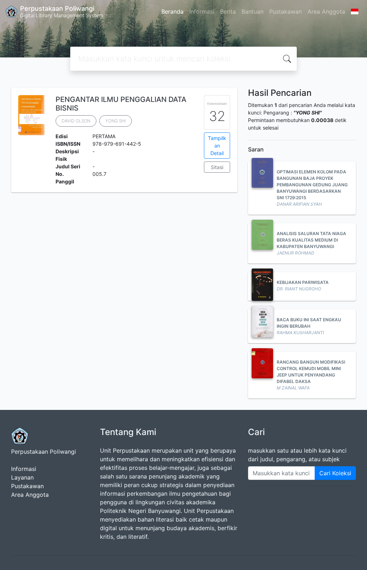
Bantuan (252, 11)
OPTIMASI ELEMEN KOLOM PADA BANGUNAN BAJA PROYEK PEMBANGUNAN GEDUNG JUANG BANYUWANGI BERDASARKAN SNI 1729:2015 (312, 184)
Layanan (22, 477)
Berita (228, 11)
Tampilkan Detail (217, 145)
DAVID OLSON (76, 120)
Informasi (201, 11)
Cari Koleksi (335, 473)
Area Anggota (326, 11)
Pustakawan (285, 11)
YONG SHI (115, 120)
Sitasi (217, 167)
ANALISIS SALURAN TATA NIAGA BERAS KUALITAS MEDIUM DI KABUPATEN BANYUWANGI (311, 240)
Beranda (172, 11)
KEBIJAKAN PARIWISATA (303, 282)
